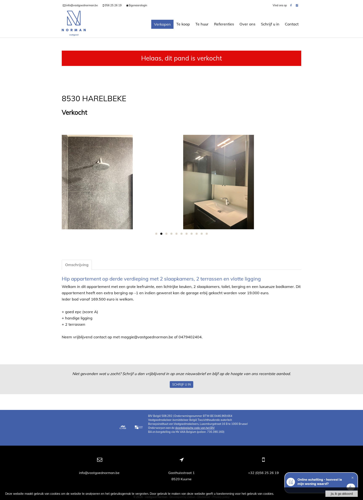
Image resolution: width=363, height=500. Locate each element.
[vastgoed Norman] (74, 24)
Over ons (247, 24)
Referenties (224, 24)
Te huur (202, 24)
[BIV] (139, 427)
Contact (292, 24)
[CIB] (122, 427)
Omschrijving (76, 264)
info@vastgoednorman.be (99, 473)
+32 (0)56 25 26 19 (263, 473)
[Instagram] (297, 5)
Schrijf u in (270, 24)
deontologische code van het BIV (195, 427)
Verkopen (162, 24)
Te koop (183, 24)
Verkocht (74, 112)
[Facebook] (291, 5)
